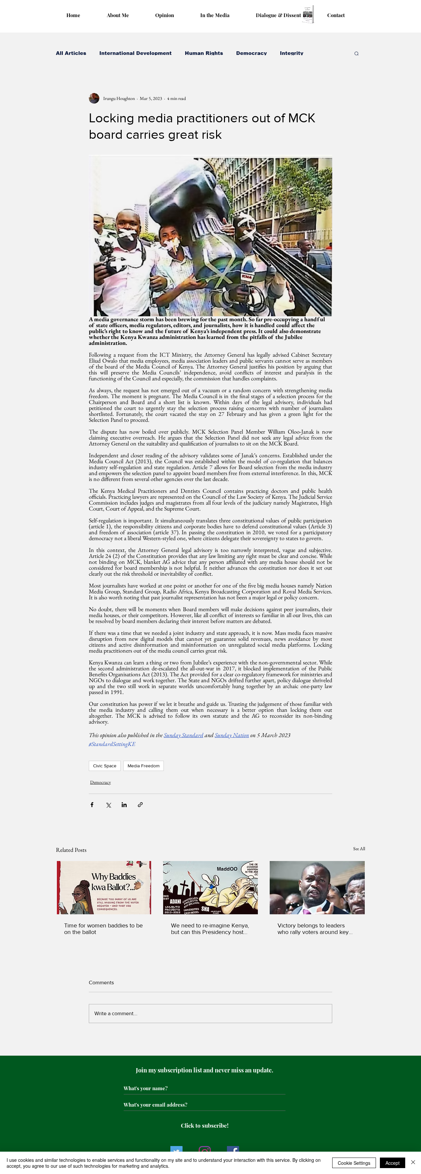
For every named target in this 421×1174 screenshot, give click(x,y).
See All (359, 848)
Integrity (291, 53)
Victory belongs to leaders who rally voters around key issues (313, 928)
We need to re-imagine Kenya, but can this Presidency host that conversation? (210, 928)
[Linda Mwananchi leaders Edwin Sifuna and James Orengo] (317, 887)
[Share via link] (140, 805)
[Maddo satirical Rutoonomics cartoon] (210, 887)
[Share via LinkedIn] (124, 805)
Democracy (251, 53)
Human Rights (204, 53)
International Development (135, 53)
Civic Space (104, 765)
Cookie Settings (354, 1163)
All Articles (71, 53)
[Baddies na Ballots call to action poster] (103, 887)
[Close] (413, 1163)
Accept (392, 1163)
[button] (357, 53)
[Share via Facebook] (92, 805)
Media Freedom (144, 765)
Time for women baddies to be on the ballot (103, 928)
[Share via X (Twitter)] (108, 805)
